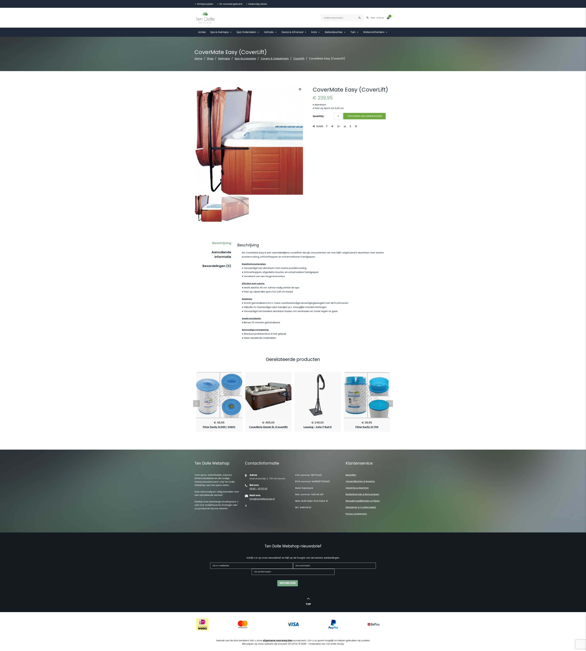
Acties (202, 32)
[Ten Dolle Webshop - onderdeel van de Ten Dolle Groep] (205, 17)
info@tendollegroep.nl (262, 498)
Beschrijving (221, 243)
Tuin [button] (352, 32)
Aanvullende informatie (221, 254)
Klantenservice (359, 463)
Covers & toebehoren (275, 58)
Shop (210, 58)
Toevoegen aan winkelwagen (364, 116)
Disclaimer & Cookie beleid (361, 507)
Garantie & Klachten (357, 487)
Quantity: (318, 116)
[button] (300, 89)
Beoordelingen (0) (217, 266)
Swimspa (224, 58)
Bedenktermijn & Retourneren (362, 494)
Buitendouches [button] (333, 32)
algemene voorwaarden (278, 640)
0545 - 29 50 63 (258, 488)
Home (198, 58)
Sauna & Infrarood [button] (292, 32)
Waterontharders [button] (373, 32)
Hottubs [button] (269, 32)
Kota (314, 32)
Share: (320, 126)
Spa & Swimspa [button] (219, 32)
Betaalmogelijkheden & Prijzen (363, 500)
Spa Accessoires (245, 58)
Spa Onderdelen (246, 32)
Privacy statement (356, 513)
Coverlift (298, 58)
